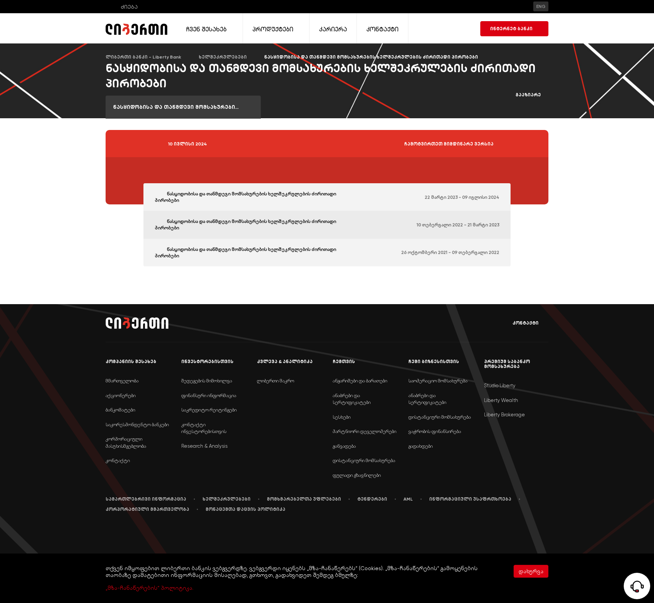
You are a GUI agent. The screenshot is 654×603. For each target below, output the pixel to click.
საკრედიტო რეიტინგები (209, 410)
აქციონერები (120, 395)
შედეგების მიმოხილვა (206, 380)
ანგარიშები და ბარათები (360, 380)
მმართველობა (122, 380)
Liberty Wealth (501, 400)
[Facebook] (107, 532)
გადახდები (420, 446)
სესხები (341, 417)
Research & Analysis (204, 446)
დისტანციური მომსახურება (364, 460)
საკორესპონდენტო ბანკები (137, 424)
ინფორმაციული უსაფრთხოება (470, 499)
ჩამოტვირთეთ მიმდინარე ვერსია (449, 144)
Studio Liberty (499, 385)
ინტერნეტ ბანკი (511, 28)
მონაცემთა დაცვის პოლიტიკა (245, 509)
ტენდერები (372, 499)
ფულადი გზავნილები (357, 475)
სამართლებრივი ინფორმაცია (146, 499)
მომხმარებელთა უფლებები (304, 499)
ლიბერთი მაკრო (275, 380)
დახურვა (531, 571)
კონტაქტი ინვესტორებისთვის (203, 428)
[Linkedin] (124, 532)
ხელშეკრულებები (226, 499)
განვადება (344, 446)
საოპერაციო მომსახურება (437, 380)
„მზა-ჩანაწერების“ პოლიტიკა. (149, 588)
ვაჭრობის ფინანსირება (434, 431)
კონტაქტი (525, 323)
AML (408, 499)
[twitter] (160, 533)
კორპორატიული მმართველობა (147, 509)
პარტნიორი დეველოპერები (364, 431)
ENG (540, 6)
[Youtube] (142, 532)
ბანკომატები (120, 410)
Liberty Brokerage (504, 414)
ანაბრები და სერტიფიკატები (352, 399)
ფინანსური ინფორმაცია (208, 395)
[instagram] (178, 532)
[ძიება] (111, 6)
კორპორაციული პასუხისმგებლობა (126, 442)
